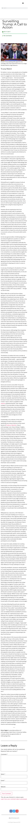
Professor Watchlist (11, 425)
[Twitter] (14, 811)
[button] (23, 3)
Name (3, 774)
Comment (4, 754)
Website (3, 786)
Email (3, 780)
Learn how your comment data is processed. (14, 799)
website (3, 403)
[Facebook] (11, 811)
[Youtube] (17, 811)
